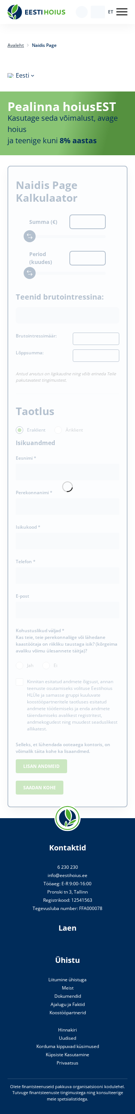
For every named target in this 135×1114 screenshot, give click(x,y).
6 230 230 (67, 867)
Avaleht (16, 45)
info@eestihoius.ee (67, 875)
